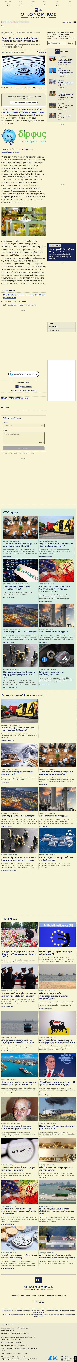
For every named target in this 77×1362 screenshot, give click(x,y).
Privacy (34, 1295)
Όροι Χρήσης (16, 453)
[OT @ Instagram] (40, 1302)
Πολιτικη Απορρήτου (29, 453)
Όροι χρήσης (25, 1295)
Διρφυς (4, 399)
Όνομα (5, 422)
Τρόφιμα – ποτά (14, 32)
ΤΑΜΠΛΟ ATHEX (54, 330)
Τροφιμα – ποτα (7, 52)
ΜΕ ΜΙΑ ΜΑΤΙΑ (53, 327)
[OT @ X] (37, 1302)
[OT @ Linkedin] (43, 1302)
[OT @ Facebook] (34, 1302)
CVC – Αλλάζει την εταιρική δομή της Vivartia (19, 305)
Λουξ (27, 399)
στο (25, 386)
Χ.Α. (2, 26)
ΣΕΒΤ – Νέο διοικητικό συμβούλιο (15, 301)
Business (7, 32)
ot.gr (2, 32)
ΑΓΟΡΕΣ (51, 323)
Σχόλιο (5, 430)
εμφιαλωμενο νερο (16, 399)
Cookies (41, 1295)
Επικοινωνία (15, 1295)
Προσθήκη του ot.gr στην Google (25, 102)
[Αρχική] (38, 1280)
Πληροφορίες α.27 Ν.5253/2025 (56, 1295)
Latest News (9, 919)
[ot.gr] (38, 13)
